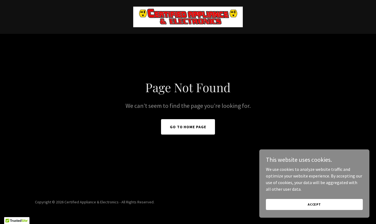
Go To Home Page (188, 126)
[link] (188, 16)
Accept (314, 204)
